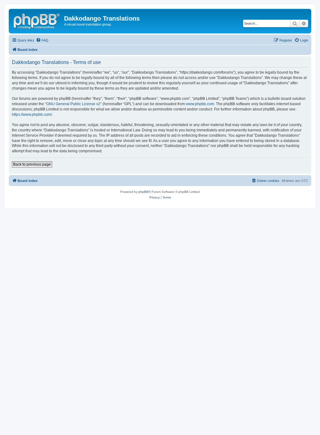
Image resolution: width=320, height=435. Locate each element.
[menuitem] (42, 40)
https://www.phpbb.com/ (32, 114)
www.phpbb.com (200, 104)
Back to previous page (32, 164)
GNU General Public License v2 (73, 104)
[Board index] (37, 20)
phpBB (143, 191)
